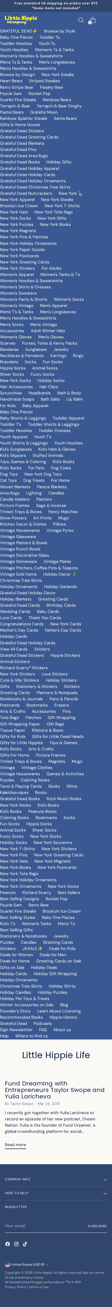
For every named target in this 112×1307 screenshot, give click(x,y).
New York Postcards (19, 256)
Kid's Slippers (13, 455)
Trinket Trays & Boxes (21, 511)
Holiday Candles (15, 992)
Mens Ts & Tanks (16, 62)
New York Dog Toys (43, 474)
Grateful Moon (44, 112)
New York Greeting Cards (24, 262)
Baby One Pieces (16, 37)
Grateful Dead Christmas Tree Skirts (35, 187)
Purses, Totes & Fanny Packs (49, 343)
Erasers (61, 705)
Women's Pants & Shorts (23, 299)
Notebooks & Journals (21, 699)
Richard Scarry (36, 892)
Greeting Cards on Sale (58, 961)
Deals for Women (16, 955)
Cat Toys (8, 480)
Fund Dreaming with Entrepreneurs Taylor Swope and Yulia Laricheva (55, 1090)
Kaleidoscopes (14, 792)
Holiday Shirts (62, 986)
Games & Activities (65, 774)
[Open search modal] (80, 19)
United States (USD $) (27, 1264)
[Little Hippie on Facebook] (8, 1245)
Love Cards (11, 618)
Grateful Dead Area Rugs (24, 156)
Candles (56, 493)
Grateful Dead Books (20, 162)
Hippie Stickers (65, 655)
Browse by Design (17, 74)
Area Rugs (10, 493)
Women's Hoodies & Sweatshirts (31, 56)
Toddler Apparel (68, 418)
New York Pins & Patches (24, 237)
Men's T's (66, 923)
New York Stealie (58, 74)
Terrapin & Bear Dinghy (59, 106)
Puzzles (7, 780)
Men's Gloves (51, 337)
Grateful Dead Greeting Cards (29, 137)
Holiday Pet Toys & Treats (24, 998)
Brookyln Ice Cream (62, 911)
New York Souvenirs (53, 842)
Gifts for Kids (13, 736)
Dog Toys (9, 474)
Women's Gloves (16, 337)
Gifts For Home (14, 755)
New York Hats (14, 212)
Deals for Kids (62, 948)
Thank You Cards (45, 618)
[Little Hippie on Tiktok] (25, 1245)
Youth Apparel (13, 437)
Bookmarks (37, 705)
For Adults (51, 268)
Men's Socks (12, 324)
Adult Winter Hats (48, 331)
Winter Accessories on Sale (27, 1005)
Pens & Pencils (63, 699)
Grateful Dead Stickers (22, 131)
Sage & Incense (51, 505)
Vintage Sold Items (18, 574)
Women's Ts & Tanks (54, 49)
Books (54, 786)
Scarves (7, 343)
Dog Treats (34, 480)
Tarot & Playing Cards (21, 786)
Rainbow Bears (57, 100)
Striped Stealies (44, 81)
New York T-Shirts (62, 206)
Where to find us (31, 1036)
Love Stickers (55, 674)
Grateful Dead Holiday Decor (28, 593)
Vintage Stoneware (18, 561)
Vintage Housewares (20, 530)
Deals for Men (53, 955)
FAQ (43, 1029)
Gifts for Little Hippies (21, 742)
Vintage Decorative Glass (24, 555)
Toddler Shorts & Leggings (53, 424)
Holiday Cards (13, 636)
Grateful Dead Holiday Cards (27, 174)
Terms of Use (39, 1287)
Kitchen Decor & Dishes (23, 524)
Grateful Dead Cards (20, 605)
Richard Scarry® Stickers (24, 668)
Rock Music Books (64, 798)
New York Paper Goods (22, 249)
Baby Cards (48, 611)
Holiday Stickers (61, 680)
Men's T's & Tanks (16, 312)
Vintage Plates (57, 561)
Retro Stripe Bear (16, 87)
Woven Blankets (15, 487)
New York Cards (65, 624)
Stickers (42, 649)
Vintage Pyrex (60, 530)
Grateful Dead (13, 1023)
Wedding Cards (15, 611)
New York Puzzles (16, 224)
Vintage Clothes (36, 767)
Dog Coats (61, 468)
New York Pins (13, 855)
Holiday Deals (44, 967)
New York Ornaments (20, 886)
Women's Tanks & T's (60, 274)
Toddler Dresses (55, 430)
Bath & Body (69, 393)
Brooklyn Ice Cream (19, 206)
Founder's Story (15, 1011)
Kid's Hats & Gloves (57, 449)
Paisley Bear (51, 87)
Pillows (59, 524)
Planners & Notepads (57, 692)
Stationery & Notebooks (23, 936)
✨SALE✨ (32, 948)
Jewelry (61, 349)
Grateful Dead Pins (18, 149)
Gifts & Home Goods (20, 124)
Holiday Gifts (58, 162)
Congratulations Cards (22, 624)
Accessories (12, 331)
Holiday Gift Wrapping (55, 973)
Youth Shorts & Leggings (24, 443)
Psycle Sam (11, 93)
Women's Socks (69, 299)
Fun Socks (53, 362)
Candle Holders (15, 499)
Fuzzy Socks (42, 374)
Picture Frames (15, 505)
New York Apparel (17, 199)
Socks (30, 362)
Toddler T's (10, 424)
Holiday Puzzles (52, 992)
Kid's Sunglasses (16, 449)
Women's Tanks (36, 923)
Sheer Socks (12, 374)
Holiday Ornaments (19, 586)
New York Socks (15, 218)
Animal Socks (45, 368)
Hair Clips (48, 387)
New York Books (55, 224)
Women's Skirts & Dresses (25, 287)
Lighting (34, 493)
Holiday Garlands (60, 586)
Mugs (63, 518)
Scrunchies (11, 393)
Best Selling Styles (17, 917)
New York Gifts (52, 218)
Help (4, 1036)
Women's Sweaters (18, 293)
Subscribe (97, 1226)
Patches (33, 717)
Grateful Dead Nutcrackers (26, 193)
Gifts (5, 686)
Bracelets (9, 362)
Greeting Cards (53, 599)
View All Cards (14, 649)
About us (62, 1029)
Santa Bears (65, 118)
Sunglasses (36, 349)
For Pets (36, 468)
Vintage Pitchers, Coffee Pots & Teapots (39, 568)
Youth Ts (47, 43)
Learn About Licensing (59, 1011)
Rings (78, 355)
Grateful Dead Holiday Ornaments (33, 181)
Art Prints (42, 518)
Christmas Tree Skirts (21, 580)
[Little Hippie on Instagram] (17, 1245)
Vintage (7, 767)
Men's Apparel (53, 305)
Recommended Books (21, 1017)
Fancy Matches (63, 511)
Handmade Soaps (17, 399)
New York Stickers (17, 268)
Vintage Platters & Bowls (23, 543)
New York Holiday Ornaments (28, 243)
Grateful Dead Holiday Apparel (29, 168)
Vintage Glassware (18, 536)
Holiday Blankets (16, 599)
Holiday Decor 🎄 (60, 574)
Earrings (58, 355)
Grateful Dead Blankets (22, 143)
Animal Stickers (15, 661)
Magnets (56, 761)
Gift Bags (55, 724)
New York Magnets (18, 230)
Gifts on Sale (12, 967)
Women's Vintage (16, 305)
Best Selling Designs (19, 899)
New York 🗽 (71, 193)
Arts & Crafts (12, 711)
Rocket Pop (40, 93)
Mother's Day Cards (19, 630)
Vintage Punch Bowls (20, 549)
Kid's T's (7, 923)
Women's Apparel (17, 274)
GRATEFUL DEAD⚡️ (19, 31)
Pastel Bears (12, 112)
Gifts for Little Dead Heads (58, 736)
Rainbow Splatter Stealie (23, 118)
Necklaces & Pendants (22, 355)
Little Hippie (43, 1272)
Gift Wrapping (62, 717)
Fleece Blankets (52, 487)
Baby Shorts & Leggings (23, 418)
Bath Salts (50, 399)
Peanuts (8, 892)
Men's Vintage (43, 324)
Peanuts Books (42, 811)
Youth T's (42, 437)
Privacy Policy (15, 1287)
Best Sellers (69, 892)
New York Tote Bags (54, 212)
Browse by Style (59, 31)
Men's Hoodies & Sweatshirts (28, 68)
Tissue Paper (12, 730)
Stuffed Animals (48, 455)
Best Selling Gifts (16, 930)
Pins (67, 711)
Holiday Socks (51, 380)
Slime (72, 786)
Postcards (10, 705)
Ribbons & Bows (47, 730)
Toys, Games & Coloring (23, 461)
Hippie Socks (13, 368)
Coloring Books (35, 780)
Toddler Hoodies (16, 43)
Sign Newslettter (16, 1029)
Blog (64, 1005)
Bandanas (9, 349)
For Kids (8, 405)
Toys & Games (63, 742)
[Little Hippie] (21, 20)
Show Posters (13, 518)
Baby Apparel (35, 405)
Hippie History (63, 1017)
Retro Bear (39, 905)
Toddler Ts (49, 37)
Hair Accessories (16, 387)
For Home (60, 480)
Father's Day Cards (63, 630)
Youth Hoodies (14, 49)
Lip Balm (74, 399)
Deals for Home (15, 961)
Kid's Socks (11, 468)
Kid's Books (63, 461)
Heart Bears (11, 81)
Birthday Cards (61, 605)
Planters (44, 499)
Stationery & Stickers (36, 686)
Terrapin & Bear (15, 106)
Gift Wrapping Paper (20, 724)
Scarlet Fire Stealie (18, 100)
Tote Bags (9, 717)
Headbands (40, 393)
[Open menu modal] (104, 19)
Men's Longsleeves (57, 62)
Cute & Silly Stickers (19, 680)
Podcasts (43, 1023)
